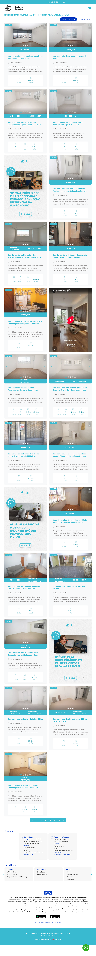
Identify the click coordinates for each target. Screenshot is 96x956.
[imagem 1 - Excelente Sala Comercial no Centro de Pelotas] (70, 565)
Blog (68, 872)
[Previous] (7, 35)
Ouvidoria (70, 877)
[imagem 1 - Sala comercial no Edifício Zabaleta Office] (25, 698)
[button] (64, 2)
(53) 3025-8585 (29, 848)
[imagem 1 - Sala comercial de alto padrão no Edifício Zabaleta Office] (70, 698)
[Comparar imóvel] (45, 28)
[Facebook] (46, 893)
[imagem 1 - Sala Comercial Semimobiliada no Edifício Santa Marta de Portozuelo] (25, 35)
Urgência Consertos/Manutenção (17, 877)
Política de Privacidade (42, 922)
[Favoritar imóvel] (45, 25)
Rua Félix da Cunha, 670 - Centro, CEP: (62, 840)
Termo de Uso (56, 922)
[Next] (44, 35)
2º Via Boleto (11, 872)
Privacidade (70, 879)
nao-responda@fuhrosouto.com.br (33, 851)
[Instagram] (50, 893)
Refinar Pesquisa (67, 19)
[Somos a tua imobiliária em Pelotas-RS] (13, 8)
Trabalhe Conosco (72, 874)
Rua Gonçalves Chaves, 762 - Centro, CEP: (33, 842)
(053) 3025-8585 (53, 2)
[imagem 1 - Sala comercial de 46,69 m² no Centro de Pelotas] (70, 35)
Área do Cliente (12, 874)
